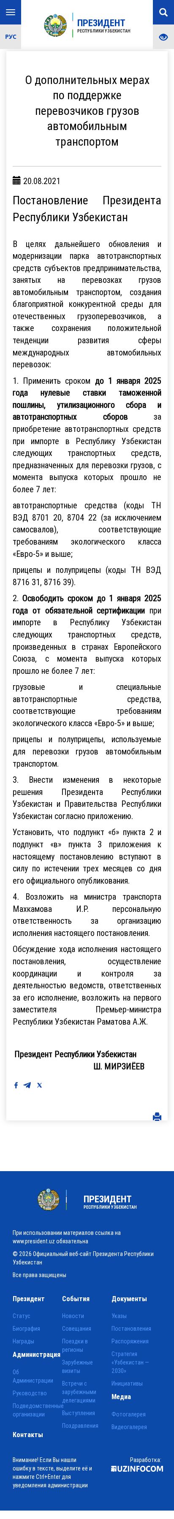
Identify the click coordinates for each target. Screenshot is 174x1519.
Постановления (131, 1328)
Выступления (78, 1413)
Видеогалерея (129, 1427)
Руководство (30, 1393)
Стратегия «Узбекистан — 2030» (130, 1362)
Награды (23, 1341)
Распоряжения (130, 1341)
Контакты (28, 1434)
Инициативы (127, 1383)
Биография (26, 1328)
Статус (21, 1316)
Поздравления (80, 1425)
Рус (10, 37)
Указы (119, 1316)
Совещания (76, 1328)
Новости (73, 1316)
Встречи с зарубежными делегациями (79, 1392)
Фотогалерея (128, 1414)
